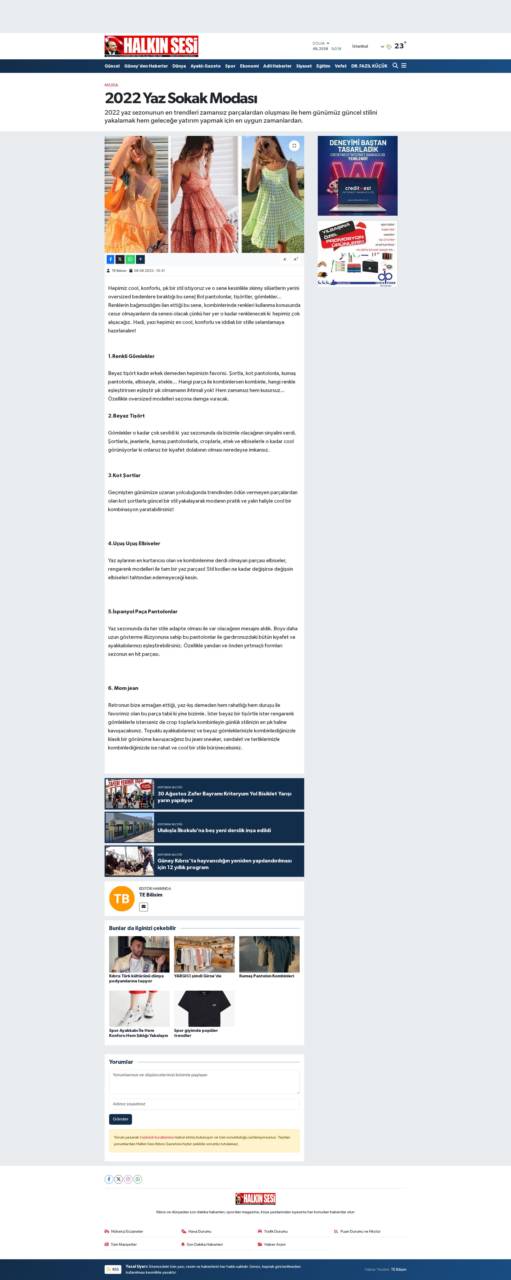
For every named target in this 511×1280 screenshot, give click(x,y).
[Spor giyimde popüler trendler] (204, 1008)
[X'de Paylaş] (120, 259)
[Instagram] (128, 1179)
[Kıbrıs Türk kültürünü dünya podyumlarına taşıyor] (139, 954)
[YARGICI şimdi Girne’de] (204, 954)
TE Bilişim (398, 1269)
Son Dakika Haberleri (205, 1244)
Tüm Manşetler (124, 1244)
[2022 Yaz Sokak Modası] (204, 194)
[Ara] (396, 66)
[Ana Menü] (403, 66)
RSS (115, 1269)
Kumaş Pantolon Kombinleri (266, 976)
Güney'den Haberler (146, 66)
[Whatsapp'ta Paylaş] (130, 259)
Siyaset (304, 66)
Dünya (179, 66)
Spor (230, 66)
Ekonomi (249, 66)
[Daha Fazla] (140, 259)
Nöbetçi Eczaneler (127, 1231)
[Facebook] (109, 1179)
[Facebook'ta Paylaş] (110, 259)
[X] (118, 1179)
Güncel (112, 66)
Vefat (341, 66)
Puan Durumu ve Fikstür (361, 1231)
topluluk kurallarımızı (157, 1137)
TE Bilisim (119, 271)
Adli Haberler (277, 66)
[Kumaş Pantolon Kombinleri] (269, 954)
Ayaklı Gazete (206, 66)
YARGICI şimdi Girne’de (197, 976)
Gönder (121, 1119)
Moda (111, 85)
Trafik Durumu (276, 1231)
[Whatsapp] (137, 1179)
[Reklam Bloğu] (358, 175)
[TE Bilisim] (122, 898)
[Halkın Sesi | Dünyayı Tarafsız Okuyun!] (151, 46)
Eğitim (323, 66)
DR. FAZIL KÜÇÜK (369, 66)
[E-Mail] (143, 907)
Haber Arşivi (275, 1244)
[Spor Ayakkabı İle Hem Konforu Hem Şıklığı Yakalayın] (139, 1008)
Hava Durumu (199, 1231)
